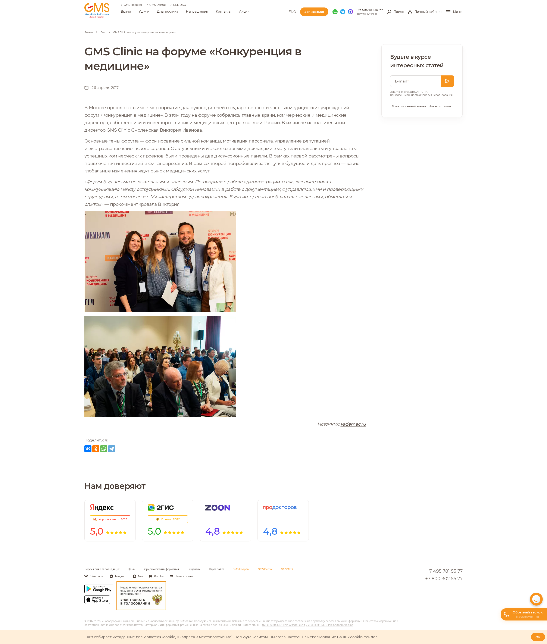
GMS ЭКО (179, 4)
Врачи (126, 11)
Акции (244, 11)
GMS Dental (157, 4)
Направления (197, 11)
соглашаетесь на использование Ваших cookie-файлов (326, 637)
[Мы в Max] (350, 11)
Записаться (314, 12)
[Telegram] (111, 448)
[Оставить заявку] (447, 81)
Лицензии (193, 569)
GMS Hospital (133, 4)
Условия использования (437, 95)
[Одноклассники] (95, 448)
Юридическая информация (161, 569)
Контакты (223, 11)
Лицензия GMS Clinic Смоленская (283, 624)
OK (538, 637)
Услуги (144, 11)
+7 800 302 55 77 (444, 578)
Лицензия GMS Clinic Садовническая (329, 624)
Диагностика (167, 11)
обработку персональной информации (336, 621)
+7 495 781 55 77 (370, 10)
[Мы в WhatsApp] (335, 11)
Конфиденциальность (404, 95)
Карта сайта (216, 569)
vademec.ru (353, 424)
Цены (131, 569)
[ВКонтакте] (87, 448)
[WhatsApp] (103, 448)
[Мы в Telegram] (342, 11)
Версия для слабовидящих (101, 569)
